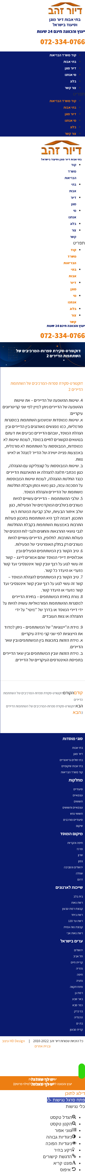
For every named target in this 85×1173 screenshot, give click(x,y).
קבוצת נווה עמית (73, 927)
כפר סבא (77, 1005)
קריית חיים (77, 962)
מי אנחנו (70, 74)
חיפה (80, 974)
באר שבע (77, 999)
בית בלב (78, 896)
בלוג (73, 81)
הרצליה (78, 1017)
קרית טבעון (76, 1029)
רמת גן (79, 993)
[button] (42, 94)
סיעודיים (78, 789)
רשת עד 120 (75, 921)
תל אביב (78, 956)
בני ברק (78, 1011)
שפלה (79, 873)
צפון (80, 861)
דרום (80, 879)
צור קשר (70, 87)
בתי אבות (69, 61)
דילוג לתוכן (75, 1093)
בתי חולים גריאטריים (71, 760)
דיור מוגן (70, 68)
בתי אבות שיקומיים (72, 766)
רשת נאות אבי (75, 933)
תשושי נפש (76, 814)
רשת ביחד (77, 915)
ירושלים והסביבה (73, 867)
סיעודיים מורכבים (73, 820)
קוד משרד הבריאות (62, 55)
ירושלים (78, 950)
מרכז (80, 849)
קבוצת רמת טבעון (72, 909)
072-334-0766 (62, 41)
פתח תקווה (76, 987)
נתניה (79, 981)
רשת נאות (77, 903)
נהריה (79, 968)
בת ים (79, 1023)
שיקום (79, 826)
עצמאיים (78, 795)
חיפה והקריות (75, 843)
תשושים (78, 801)
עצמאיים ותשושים (73, 807)
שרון (80, 855)
